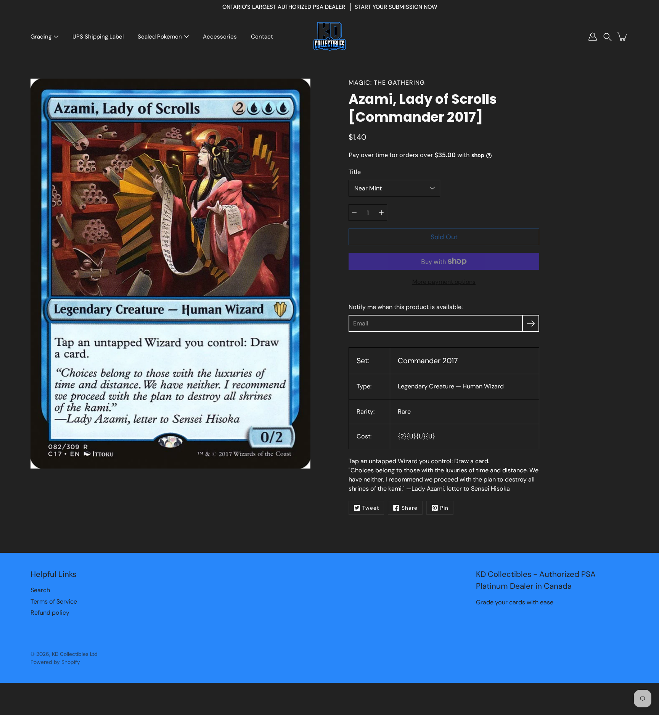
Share (410, 507)
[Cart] (622, 37)
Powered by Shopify (55, 662)
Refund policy (50, 613)
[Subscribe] (530, 323)
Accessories (220, 36)
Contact (262, 36)
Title (355, 172)
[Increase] (381, 212)
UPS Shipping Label (98, 36)
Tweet (370, 507)
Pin (444, 507)
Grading (41, 36)
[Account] (593, 37)
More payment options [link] (444, 282)
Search (40, 590)
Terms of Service (54, 601)
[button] (607, 36)
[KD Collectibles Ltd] (329, 37)
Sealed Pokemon (160, 36)
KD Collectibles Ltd (75, 654)
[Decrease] (354, 212)
